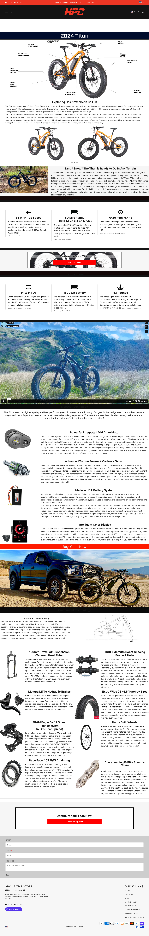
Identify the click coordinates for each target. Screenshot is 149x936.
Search (128, 891)
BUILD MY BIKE (74, 263)
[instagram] (11, 2)
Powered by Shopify (74, 927)
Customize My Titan (74, 822)
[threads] (20, 2)
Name (8, 840)
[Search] (10, 11)
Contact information (134, 917)
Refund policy (131, 902)
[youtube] (14, 2)
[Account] (138, 11)
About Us (129, 894)
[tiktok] (17, 2)
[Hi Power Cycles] (74, 11)
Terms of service (132, 909)
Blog (127, 898)
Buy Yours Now (74, 547)
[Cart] (142, 11)
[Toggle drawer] (6, 11)
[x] (8, 2)
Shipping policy (131, 913)
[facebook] (6, 2)
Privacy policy (131, 906)
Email (8, 850)
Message (10, 861)
